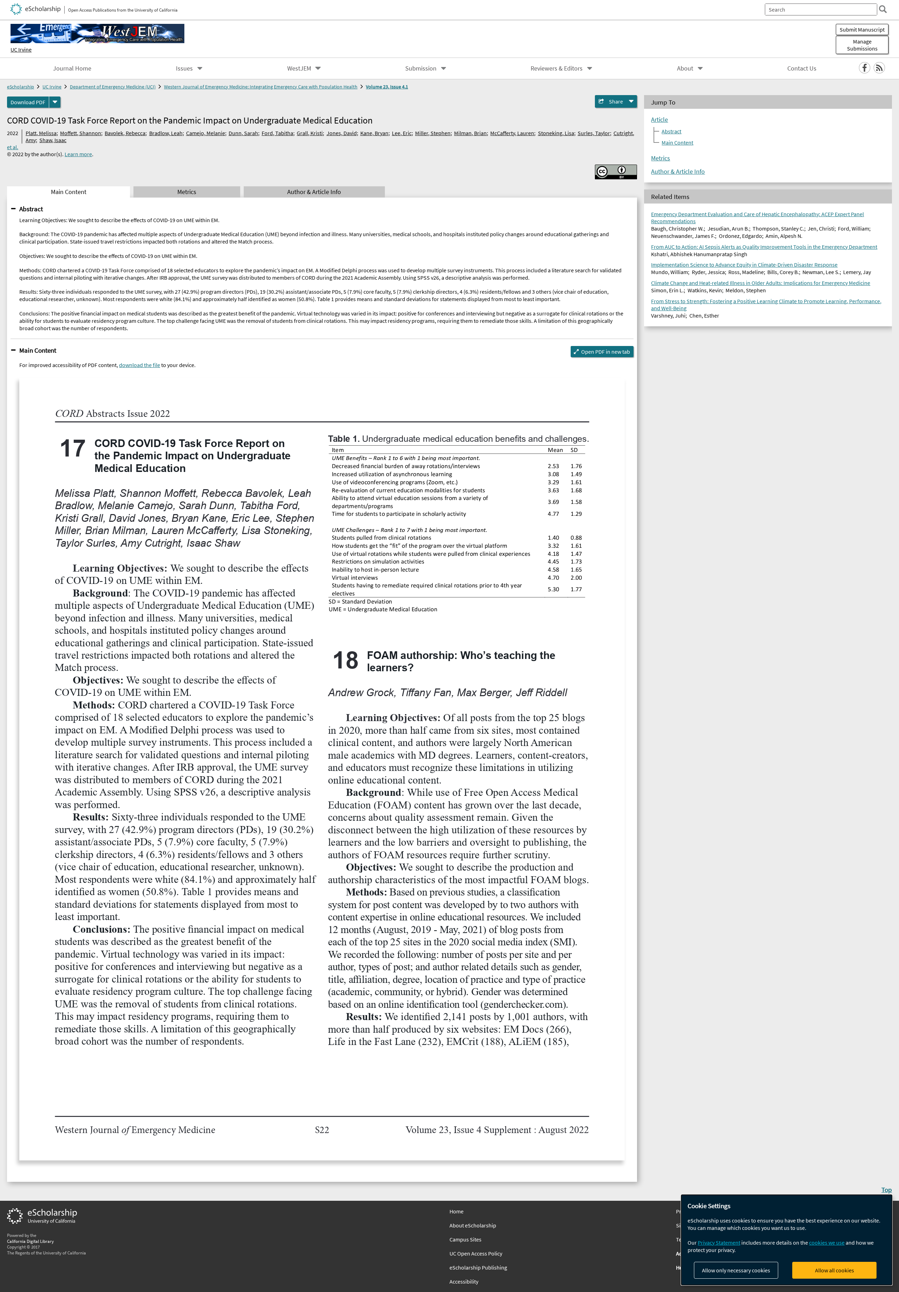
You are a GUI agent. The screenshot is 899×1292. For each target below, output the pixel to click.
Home (457, 1211)
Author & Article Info (678, 171)
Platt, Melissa (41, 132)
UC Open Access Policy (476, 1253)
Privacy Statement (719, 1242)
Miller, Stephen (433, 132)
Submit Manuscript (862, 29)
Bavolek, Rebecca (125, 132)
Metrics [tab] (186, 192)
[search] (882, 9)
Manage (862, 45)
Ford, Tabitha (277, 132)
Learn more (78, 154)
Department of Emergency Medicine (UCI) (113, 87)
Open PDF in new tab (605, 351)
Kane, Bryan (374, 132)
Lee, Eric (402, 132)
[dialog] (786, 1240)
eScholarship (20, 87)
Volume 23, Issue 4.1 (387, 87)
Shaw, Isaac (52, 140)
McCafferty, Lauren (512, 132)
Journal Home (72, 68)
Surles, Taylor (594, 132)
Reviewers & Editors (557, 68)
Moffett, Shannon (80, 132)
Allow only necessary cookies (736, 1270)
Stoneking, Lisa (556, 132)
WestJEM (299, 68)
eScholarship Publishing (478, 1267)
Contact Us (801, 68)
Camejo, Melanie (205, 132)
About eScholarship (473, 1225)
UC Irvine (21, 49)
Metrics (660, 158)
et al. (12, 147)
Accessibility (464, 1281)
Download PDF (28, 102)
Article (659, 120)
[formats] (54, 102)
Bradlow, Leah (166, 132)
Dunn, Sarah (243, 132)
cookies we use (827, 1242)
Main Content (37, 350)
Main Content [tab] (68, 192)
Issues (184, 68)
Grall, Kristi (310, 132)
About (685, 68)
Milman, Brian (470, 132)
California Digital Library (30, 1241)
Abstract (31, 209)
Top (886, 1189)
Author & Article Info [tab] (314, 192)
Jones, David (342, 132)
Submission (421, 68)
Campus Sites (465, 1239)
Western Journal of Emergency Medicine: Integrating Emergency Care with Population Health (260, 87)
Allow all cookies (834, 1270)
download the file (139, 364)
